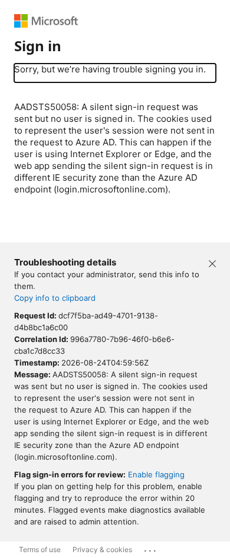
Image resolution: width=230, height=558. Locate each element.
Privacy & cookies (102, 549)
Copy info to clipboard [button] (55, 298)
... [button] (151, 548)
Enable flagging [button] (156, 474)
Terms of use (40, 549)
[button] (212, 262)
